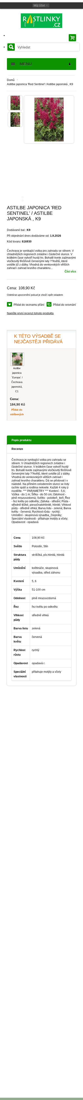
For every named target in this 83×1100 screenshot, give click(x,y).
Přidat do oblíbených (17, 412)
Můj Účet (39, 5)
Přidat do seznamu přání (29, 304)
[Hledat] (11, 47)
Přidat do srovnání (64, 304)
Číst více (70, 271)
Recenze (17, 449)
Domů (11, 80)
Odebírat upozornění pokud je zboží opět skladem (35, 294)
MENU (24, 64)
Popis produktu (21, 440)
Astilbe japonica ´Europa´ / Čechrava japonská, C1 (17, 380)
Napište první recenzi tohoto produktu (30, 313)
